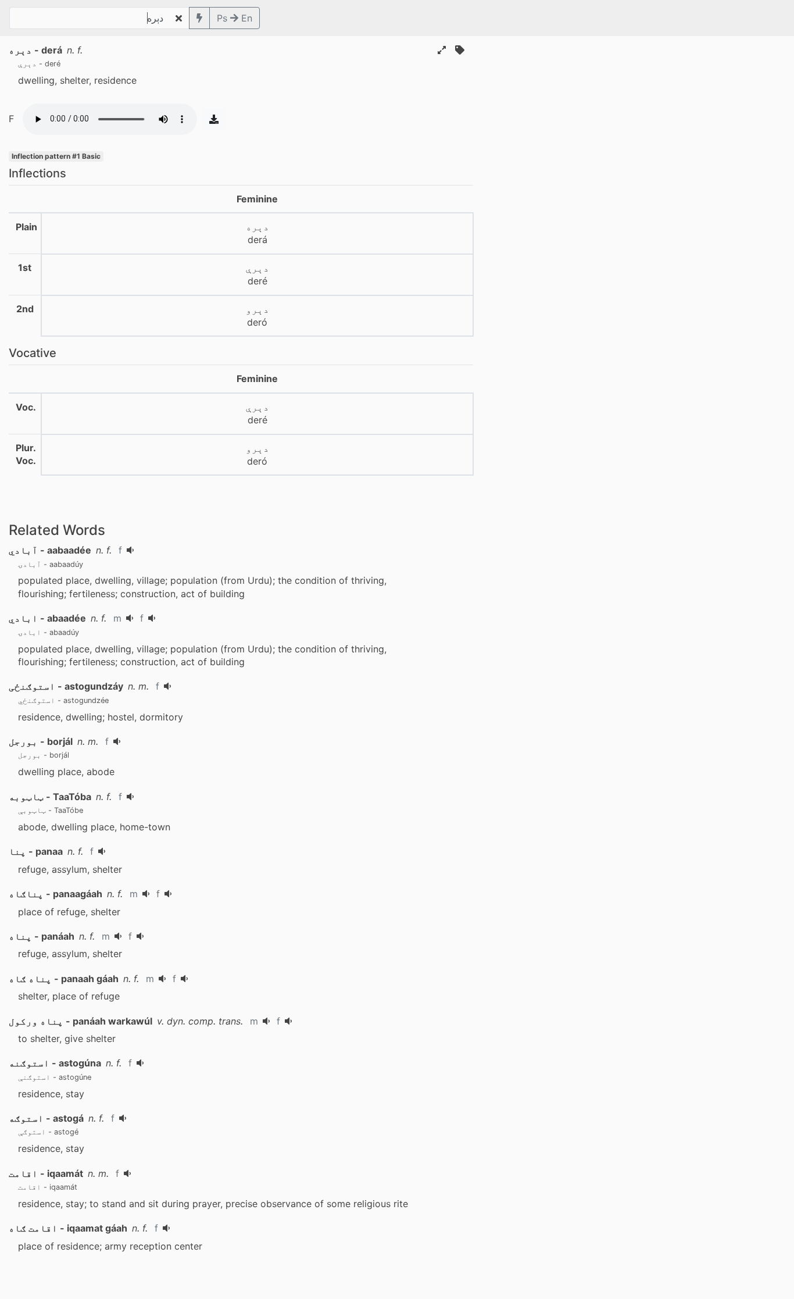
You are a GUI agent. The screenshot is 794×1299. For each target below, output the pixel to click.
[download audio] (214, 119)
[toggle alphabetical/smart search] (199, 18)
